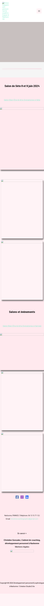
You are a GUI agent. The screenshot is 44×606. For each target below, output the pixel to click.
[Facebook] (17, 497)
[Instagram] (22, 497)
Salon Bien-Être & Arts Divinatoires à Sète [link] (22, 100)
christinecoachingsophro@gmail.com (24, 519)
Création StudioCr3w (27, 586)
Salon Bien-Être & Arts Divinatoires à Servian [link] (22, 326)
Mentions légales (22, 547)
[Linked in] (27, 497)
